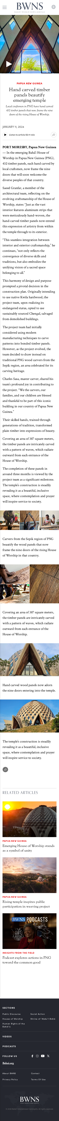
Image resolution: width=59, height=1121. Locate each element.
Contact (35, 1073)
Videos (7, 1036)
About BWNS (9, 1073)
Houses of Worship (13, 1019)
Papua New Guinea (15, 840)
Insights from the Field (19, 952)
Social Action (38, 1014)
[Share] (5, 769)
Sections (9, 1007)
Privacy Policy (10, 1079)
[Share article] (53, 134)
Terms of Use (38, 1079)
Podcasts (9, 1046)
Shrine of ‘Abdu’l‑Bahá (43, 1019)
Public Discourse (12, 1014)
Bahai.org (8, 1063)
